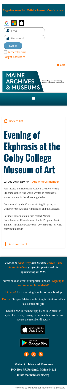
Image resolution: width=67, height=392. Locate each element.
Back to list (16, 121)
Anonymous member (45, 181)
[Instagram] (41, 354)
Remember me (16, 52)
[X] (33, 354)
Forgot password (14, 57)
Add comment (5, 244)
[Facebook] (26, 354)
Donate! (7, 299)
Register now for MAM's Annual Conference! (33, 10)
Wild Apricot (34, 387)
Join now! (10, 292)
